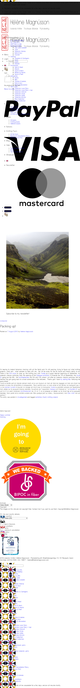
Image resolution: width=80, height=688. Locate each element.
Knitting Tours (11, 131)
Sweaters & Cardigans (22, 58)
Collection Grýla (20, 94)
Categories (14, 76)
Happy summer (5, 415)
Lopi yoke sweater (21, 48)
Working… (3, 417)
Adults (17, 78)
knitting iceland (53, 397)
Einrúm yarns (14, 110)
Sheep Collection (20, 101)
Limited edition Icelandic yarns (20, 114)
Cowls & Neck (19, 71)
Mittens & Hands (20, 72)
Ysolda (43, 373)
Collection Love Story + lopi (24, 90)
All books (13, 120)
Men (16, 79)
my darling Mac (65, 379)
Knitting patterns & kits (15, 38)
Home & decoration (21, 85)
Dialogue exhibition (42, 375)
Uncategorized (3, 321)
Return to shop (9, 89)
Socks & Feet (19, 74)
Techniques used (15, 46)
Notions (9, 127)
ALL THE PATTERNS (17, 41)
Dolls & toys (18, 53)
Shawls (17, 69)
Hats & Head (19, 67)
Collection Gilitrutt (20, 92)
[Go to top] (1, 562)
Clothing (13, 56)
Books (8, 117)
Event (45, 397)
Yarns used (14, 86)
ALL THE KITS (14, 42)
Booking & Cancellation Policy (20, 136)
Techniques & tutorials (17, 148)
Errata (12, 150)
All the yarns (14, 107)
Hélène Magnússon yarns (18, 109)
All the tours (14, 134)
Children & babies (20, 81)
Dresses (17, 63)
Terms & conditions (16, 152)
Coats (16, 62)
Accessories (14, 65)
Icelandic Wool (11, 104)
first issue (12, 373)
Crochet (17, 55)
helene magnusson (26, 331)
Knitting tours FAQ (16, 138)
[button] (6, 55)
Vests (16, 60)
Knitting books (15, 122)
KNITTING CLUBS (16, 44)
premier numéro (10, 387)
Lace (16, 49)
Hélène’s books (15, 124)
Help (8, 145)
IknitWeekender (24, 377)
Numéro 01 (74, 389)
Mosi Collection (19, 99)
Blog (8, 141)
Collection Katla (20, 95)
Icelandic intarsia (20, 51)
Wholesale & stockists (14, 155)
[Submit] (5, 568)
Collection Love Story (22, 88)
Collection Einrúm (20, 97)
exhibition (39, 397)
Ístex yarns (13, 112)
